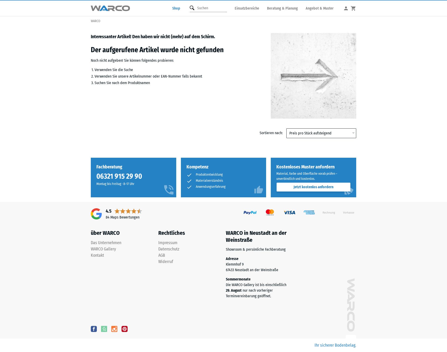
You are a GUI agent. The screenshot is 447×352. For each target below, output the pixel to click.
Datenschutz (168, 249)
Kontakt (97, 255)
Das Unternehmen (106, 242)
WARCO (95, 21)
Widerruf (165, 261)
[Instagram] (114, 328)
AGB (161, 255)
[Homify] (104, 328)
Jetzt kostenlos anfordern (313, 187)
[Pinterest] (124, 328)
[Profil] (346, 8)
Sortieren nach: (271, 133)
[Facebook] (93, 328)
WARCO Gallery (103, 249)
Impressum (167, 242)
